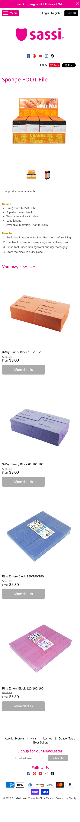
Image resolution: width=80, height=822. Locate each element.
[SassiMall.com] (40, 34)
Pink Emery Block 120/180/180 (23, 688)
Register (56, 13)
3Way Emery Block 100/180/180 (23, 352)
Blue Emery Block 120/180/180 (23, 576)
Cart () (71, 13)
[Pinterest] (34, 56)
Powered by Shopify (66, 798)
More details (23, 370)
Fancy (43, 65)
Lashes (47, 738)
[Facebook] (28, 56)
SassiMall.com (19, 798)
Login (45, 13)
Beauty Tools (67, 738)
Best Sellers (40, 742)
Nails (34, 738)
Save (56, 65)
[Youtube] (40, 56)
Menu (13, 13)
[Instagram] (46, 56)
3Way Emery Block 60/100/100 (23, 464)
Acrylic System (14, 738)
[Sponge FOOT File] (31, 175)
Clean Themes (47, 798)
